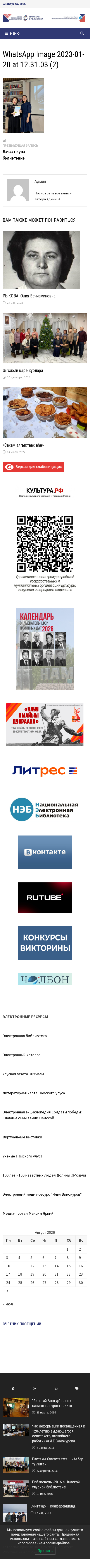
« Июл (8, 1304)
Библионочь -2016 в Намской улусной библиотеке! (56, 1484)
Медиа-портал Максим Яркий (28, 1213)
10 (8, 1265)
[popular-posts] (13, 1388)
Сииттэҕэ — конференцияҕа (53, 1506)
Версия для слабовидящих (38, 466)
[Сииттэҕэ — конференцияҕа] (15, 1506)
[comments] (55, 1388)
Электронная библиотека (25, 1035)
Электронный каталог (21, 1054)
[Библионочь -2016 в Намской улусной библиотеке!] (16, 1482)
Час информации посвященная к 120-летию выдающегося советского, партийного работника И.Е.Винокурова (58, 1433)
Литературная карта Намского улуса (34, 1092)
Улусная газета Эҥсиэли (23, 1073)
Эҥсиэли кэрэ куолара (23, 370)
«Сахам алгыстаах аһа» (23, 445)
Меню (15, 33)
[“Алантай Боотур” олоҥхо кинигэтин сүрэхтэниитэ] (16, 1401)
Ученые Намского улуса (22, 1156)
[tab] (13, 1388)
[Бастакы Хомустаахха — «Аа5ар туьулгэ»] (16, 1459)
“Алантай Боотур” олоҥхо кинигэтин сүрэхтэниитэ (52, 1403)
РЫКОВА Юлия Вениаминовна (29, 296)
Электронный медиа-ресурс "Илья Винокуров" (42, 1194)
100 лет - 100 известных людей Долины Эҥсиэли (44, 1175)
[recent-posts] (34, 1388)
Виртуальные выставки (22, 1136)
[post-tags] (76, 1388)
